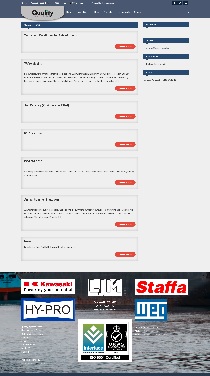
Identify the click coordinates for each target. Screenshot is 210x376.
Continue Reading (125, 46)
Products (108, 12)
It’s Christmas (33, 133)
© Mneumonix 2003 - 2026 (33, 363)
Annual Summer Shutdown (41, 199)
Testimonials (124, 12)
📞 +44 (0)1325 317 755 (56, 3)
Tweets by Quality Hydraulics (156, 48)
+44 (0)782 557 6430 (149, 331)
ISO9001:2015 (33, 161)
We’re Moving (33, 63)
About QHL (83, 12)
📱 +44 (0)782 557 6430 (78, 3)
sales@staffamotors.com (153, 334)
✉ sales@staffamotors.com (103, 3)
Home (69, 12)
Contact (137, 12)
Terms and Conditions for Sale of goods (50, 35)
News (96, 12)
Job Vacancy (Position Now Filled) (46, 105)
